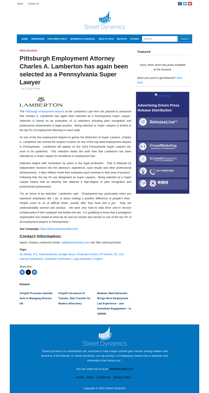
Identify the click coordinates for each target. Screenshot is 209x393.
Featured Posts (57, 39)
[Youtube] (190, 3)
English (98, 258)
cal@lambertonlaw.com (75, 242)
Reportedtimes (48, 254)
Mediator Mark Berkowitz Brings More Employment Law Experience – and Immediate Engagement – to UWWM (114, 303)
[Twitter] (185, 3)
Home (24, 39)
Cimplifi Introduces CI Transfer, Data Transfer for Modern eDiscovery (74, 298)
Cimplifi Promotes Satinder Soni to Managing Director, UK (36, 298)
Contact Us (33, 3)
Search (185, 39)
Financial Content (87, 254)
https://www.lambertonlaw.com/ (59, 228)
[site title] (104, 336)
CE (115, 254)
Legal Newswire (82, 258)
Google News (66, 254)
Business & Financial (82, 39)
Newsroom (37, 39)
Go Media (26, 254)
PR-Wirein (105, 254)
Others (134, 39)
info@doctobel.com (121, 368)
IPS (35, 254)
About (20, 3)
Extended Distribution (58, 258)
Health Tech (106, 39)
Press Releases (28, 50)
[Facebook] (180, 3)
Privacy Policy (122, 377)
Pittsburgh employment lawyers (44, 111)
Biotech (122, 39)
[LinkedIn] (34, 272)
